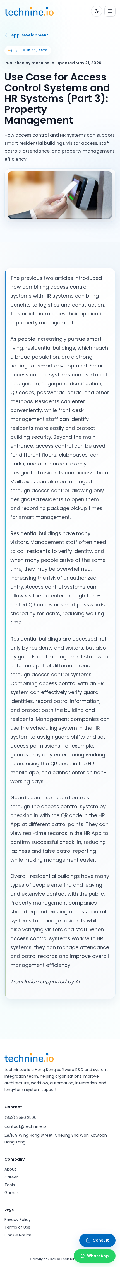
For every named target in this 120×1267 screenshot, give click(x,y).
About (10, 1169)
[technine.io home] (29, 11)
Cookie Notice (18, 1235)
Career (11, 1177)
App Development (29, 35)
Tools (9, 1185)
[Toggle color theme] (96, 11)
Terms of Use (17, 1227)
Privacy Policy (17, 1219)
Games (11, 1192)
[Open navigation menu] (110, 11)
